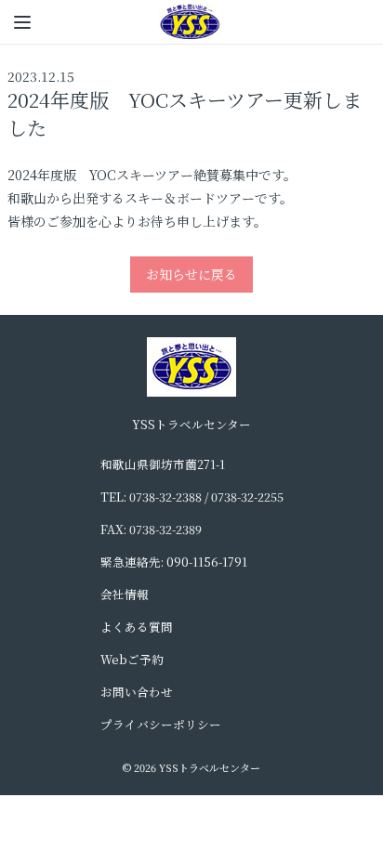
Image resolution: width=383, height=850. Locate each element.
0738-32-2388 (165, 496)
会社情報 (124, 594)
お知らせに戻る (191, 274)
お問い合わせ (136, 691)
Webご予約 (132, 659)
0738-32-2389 (165, 529)
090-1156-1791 (206, 561)
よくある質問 (136, 626)
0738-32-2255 (247, 496)
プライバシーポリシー (160, 724)
